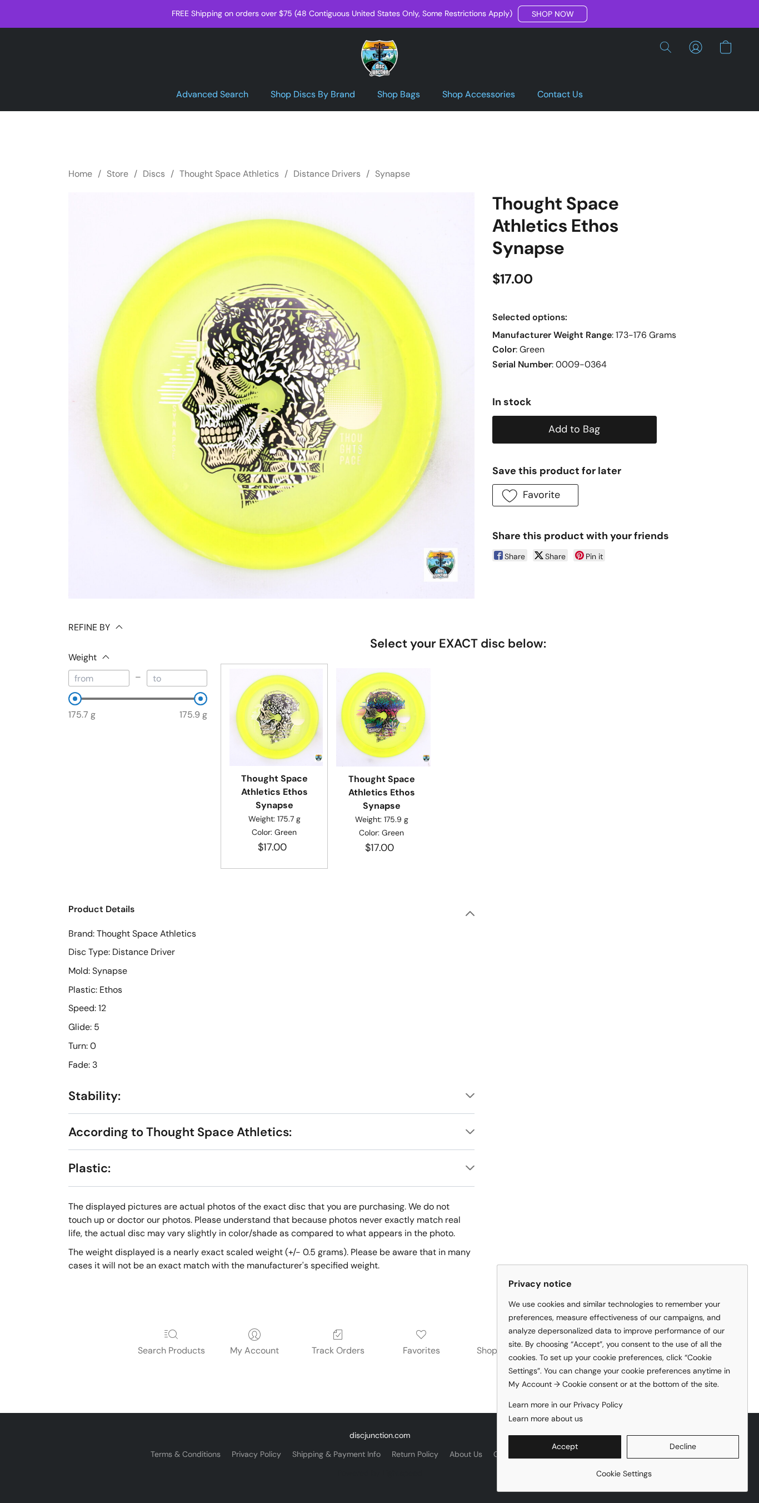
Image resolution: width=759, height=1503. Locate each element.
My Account (254, 1350)
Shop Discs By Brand (313, 94)
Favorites (421, 1350)
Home (80, 174)
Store (117, 174)
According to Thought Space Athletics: (180, 1132)
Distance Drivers (327, 174)
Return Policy (415, 1454)
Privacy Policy (256, 1454)
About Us (466, 1454)
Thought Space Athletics (229, 174)
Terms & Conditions (186, 1454)
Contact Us (560, 94)
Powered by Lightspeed (379, 1473)
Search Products (171, 1350)
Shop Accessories (478, 94)
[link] (623, 1469)
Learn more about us (545, 1419)
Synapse (392, 174)
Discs (154, 174)
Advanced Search (212, 94)
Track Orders (338, 1350)
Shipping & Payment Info (336, 1454)
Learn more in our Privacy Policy (565, 1405)
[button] (552, 14)
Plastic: (89, 1168)
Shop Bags (398, 94)
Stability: (94, 1096)
